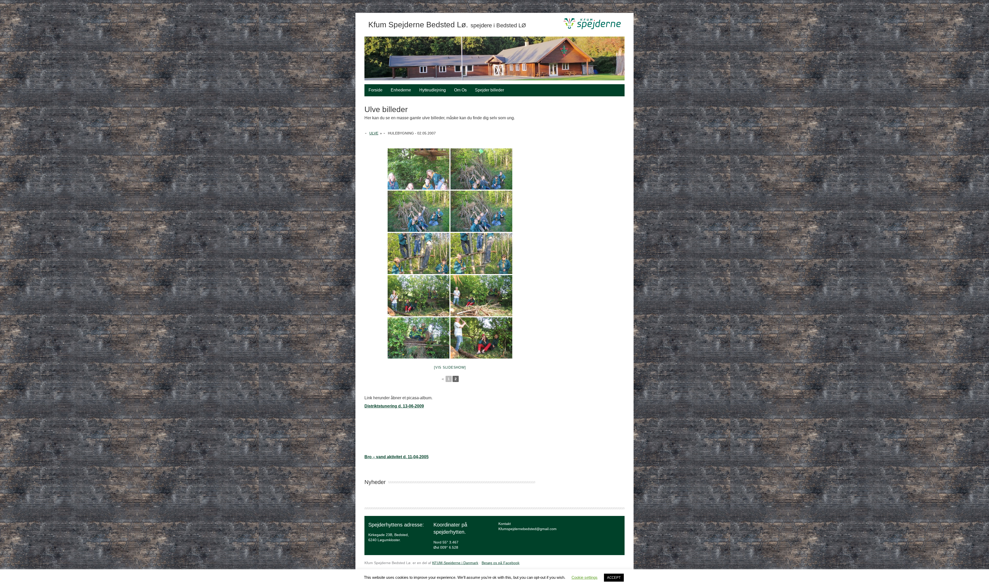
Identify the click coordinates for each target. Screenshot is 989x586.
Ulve (373, 133)
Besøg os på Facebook (500, 563)
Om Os (460, 90)
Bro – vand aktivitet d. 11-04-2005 (396, 457)
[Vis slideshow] (450, 367)
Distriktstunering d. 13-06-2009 (394, 406)
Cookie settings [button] (585, 577)
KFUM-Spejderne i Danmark (455, 563)
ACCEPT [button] (614, 578)
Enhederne (401, 90)
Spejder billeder (489, 90)
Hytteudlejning (432, 90)
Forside (375, 90)
